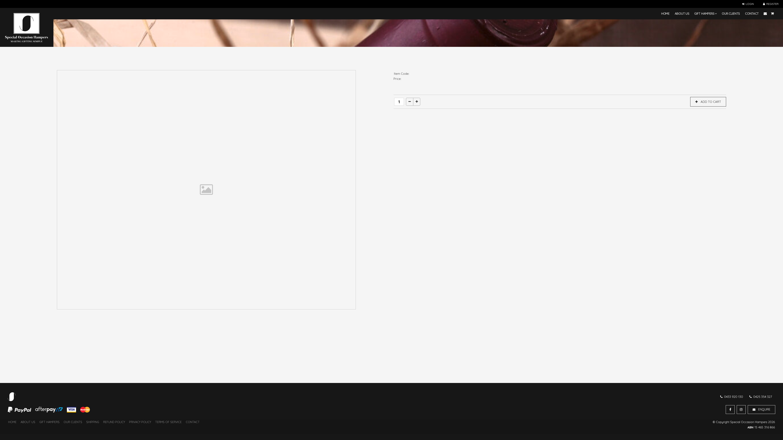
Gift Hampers (704, 13)
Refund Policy (114, 422)
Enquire (764, 409)
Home (665, 13)
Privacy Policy (140, 422)
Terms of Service (168, 422)
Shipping (92, 422)
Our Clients (731, 13)
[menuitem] (12, 422)
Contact (752, 13)
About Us (682, 13)
